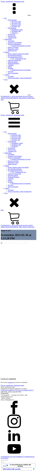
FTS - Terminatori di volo (18, 58)
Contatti (6, 75)
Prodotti (6, 52)
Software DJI (11, 36)
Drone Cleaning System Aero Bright (18, 54)
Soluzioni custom (13, 62)
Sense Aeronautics (13, 73)
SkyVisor (10, 71)
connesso (10, 382)
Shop (2, 99)
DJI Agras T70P (16, 23)
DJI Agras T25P (16, 25)
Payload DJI (11, 34)
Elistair (10, 66)
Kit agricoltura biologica (15, 55)
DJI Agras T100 (16, 21)
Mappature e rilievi (13, 49)
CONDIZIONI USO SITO (8, 456)
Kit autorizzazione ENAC (15, 57)
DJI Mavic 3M (15, 26)
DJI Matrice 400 (16, 31)
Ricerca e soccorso (13, 47)
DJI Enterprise (12, 28)
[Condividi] (5, 460)
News (6, 79)
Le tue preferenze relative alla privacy (20, 465)
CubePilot (11, 65)
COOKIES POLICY (28, 390)
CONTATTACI (5, 390)
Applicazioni (8, 39)
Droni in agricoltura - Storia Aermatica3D (19, 78)
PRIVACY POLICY (16, 390)
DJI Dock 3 (14, 33)
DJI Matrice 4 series (17, 29)
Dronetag (10, 68)
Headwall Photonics (13, 63)
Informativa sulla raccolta (12, 469)
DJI (5, 18)
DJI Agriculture (12, 20)
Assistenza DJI (12, 37)
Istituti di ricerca (12, 50)
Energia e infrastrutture (14, 44)
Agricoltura (11, 41)
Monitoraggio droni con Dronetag (21, 70)
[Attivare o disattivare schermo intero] (3, 460)
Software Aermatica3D (14, 60)
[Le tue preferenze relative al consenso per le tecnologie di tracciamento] (34, 469)
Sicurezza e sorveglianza (15, 42)
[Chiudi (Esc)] (7, 460)
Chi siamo (11, 76)
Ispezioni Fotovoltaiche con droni (20, 45)
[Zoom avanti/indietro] (1, 460)
